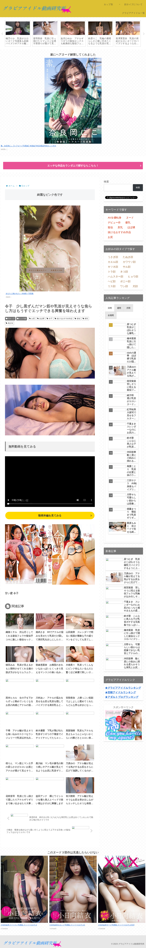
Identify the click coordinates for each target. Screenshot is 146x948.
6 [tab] (83, 51)
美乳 (86, 319)
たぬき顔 (128, 257)
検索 (106, 181)
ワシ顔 (124, 286)
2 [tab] (66, 51)
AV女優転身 (114, 217)
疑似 (78, 319)
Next (143, 33)
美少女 (10, 323)
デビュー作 (114, 222)
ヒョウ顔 (22, 319)
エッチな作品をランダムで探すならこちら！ (73, 165)
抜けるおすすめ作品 (64, 319)
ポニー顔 (125, 281)
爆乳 (127, 222)
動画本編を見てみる (49, 515)
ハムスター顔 (115, 276)
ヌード (130, 217)
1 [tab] (62, 51)
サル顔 (126, 266)
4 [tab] (75, 51)
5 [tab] (79, 51)
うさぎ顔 (113, 257)
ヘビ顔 (111, 281)
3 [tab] (70, 51)
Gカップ (11, 319)
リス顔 (111, 286)
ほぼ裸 (41, 319)
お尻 (33, 319)
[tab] (109, 308)
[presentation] (109, 308)
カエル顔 (113, 261)
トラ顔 (111, 271)
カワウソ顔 (129, 261)
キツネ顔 (113, 266)
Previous (2, 33)
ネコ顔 (124, 271)
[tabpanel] (18, 33)
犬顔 (135, 286)
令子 (50, 319)
